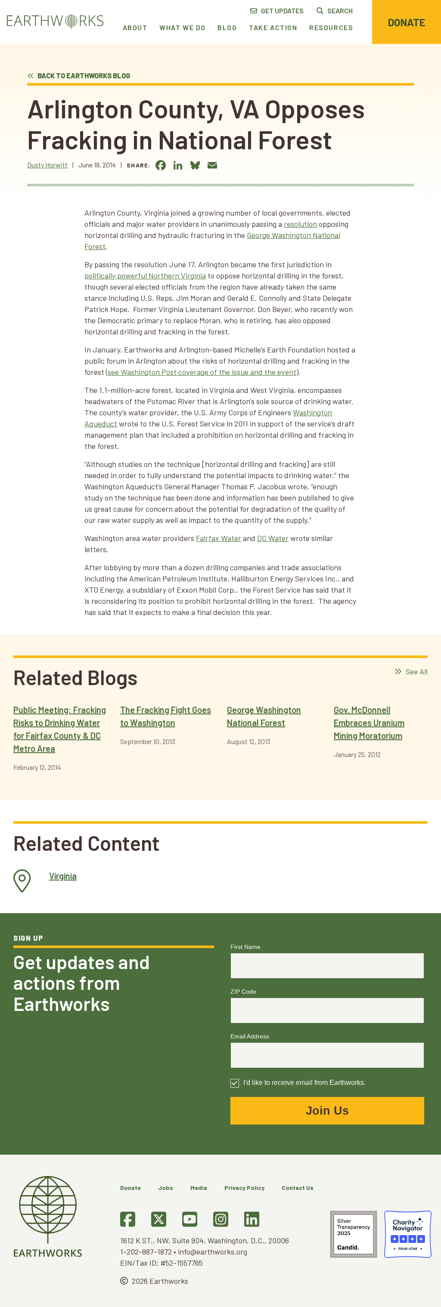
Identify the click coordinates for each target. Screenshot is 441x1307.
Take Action (273, 27)
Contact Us (298, 1187)
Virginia (63, 876)
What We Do (182, 27)
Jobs (165, 1187)
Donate (406, 22)
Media (198, 1187)
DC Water (273, 538)
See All (416, 671)
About (135, 27)
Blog (227, 27)
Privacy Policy (244, 1187)
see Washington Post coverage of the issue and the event (202, 372)
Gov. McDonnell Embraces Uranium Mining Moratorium (369, 722)
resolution (300, 224)
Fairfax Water (218, 538)
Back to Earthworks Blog (83, 75)
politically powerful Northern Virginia (145, 275)
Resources (331, 27)
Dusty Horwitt (47, 165)
